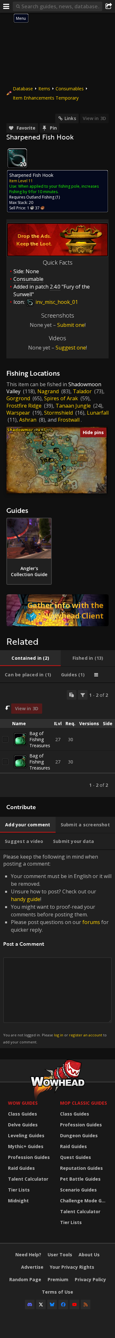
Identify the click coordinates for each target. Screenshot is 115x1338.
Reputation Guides (81, 1168)
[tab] (30, 658)
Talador (82, 391)
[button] (28, 433)
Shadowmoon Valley (28, 429)
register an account (85, 1035)
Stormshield (58, 412)
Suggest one (71, 347)
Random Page (25, 1279)
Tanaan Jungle (73, 405)
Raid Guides (21, 1168)
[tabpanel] (57, 740)
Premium (58, 1279)
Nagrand (48, 391)
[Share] (108, 6)
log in (58, 1035)
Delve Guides (23, 1125)
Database (23, 89)
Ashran (27, 419)
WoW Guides (23, 1103)
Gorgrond (18, 398)
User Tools (60, 1255)
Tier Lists (19, 1190)
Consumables (70, 89)
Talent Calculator (28, 1179)
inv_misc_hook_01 (56, 301)
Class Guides (22, 1114)
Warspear (18, 412)
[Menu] (6, 6)
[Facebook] (63, 1304)
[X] (41, 1304)
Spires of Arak (61, 398)
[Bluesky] (52, 1304)
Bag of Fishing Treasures (39, 739)
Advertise (32, 1267)
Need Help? (28, 1255)
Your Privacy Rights (72, 1267)
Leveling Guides (26, 1135)
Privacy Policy (90, 1279)
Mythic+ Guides (25, 1146)
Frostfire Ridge (24, 405)
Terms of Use (57, 1292)
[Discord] (29, 1304)
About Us (89, 1255)
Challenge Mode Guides (84, 1201)
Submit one (71, 324)
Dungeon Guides (79, 1135)
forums (91, 922)
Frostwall (69, 419)
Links (70, 118)
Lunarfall (98, 412)
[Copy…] (71, 695)
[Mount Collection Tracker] (57, 610)
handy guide (25, 899)
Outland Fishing (40, 197)
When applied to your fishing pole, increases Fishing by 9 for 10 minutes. (54, 189)
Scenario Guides (78, 1190)
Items (44, 89)
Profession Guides (29, 1157)
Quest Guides (75, 1157)
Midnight (18, 1201)
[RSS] (85, 1304)
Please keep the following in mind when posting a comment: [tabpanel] (57, 948)
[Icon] (17, 158)
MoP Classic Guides (83, 1103)
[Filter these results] (83, 695)
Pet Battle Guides (80, 1179)
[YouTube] (74, 1304)
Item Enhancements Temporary (46, 98)
